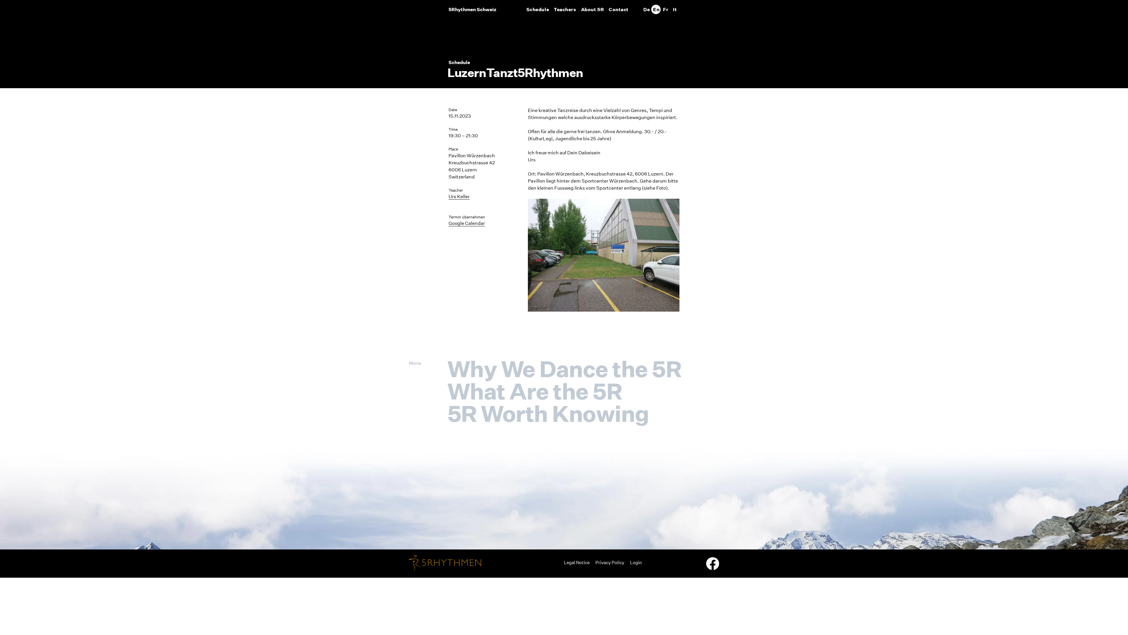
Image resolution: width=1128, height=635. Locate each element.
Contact (619, 9)
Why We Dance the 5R (564, 369)
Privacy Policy (609, 562)
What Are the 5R (534, 391)
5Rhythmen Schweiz (472, 9)
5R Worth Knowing (548, 413)
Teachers (565, 9)
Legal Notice (577, 562)
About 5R (592, 9)
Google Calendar (467, 223)
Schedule (537, 9)
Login (636, 562)
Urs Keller (459, 196)
